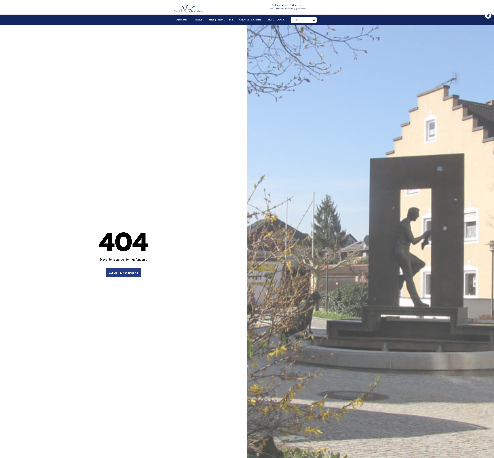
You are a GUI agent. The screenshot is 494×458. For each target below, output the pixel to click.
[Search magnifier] (314, 20)
